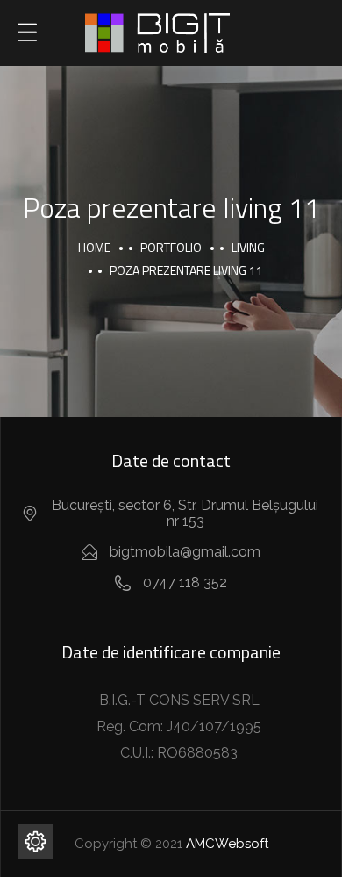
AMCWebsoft (227, 844)
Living (248, 247)
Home (94, 247)
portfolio (171, 247)
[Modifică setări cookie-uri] (35, 841)
